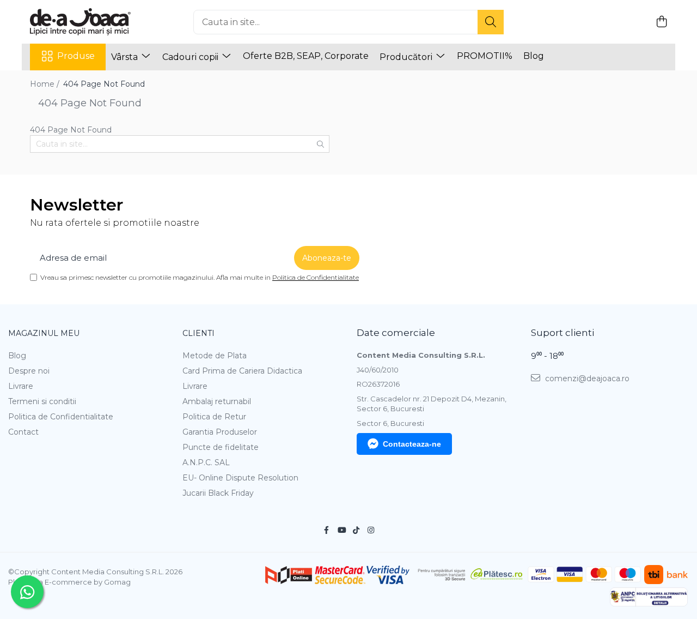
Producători (407, 57)
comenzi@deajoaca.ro (586, 378)
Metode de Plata (214, 355)
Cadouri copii (191, 57)
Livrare (20, 386)
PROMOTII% (484, 56)
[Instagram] (370, 530)
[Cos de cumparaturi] (661, 22)
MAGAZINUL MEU (44, 333)
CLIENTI (198, 333)
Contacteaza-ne (412, 444)
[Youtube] (341, 530)
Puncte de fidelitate (220, 447)
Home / (46, 84)
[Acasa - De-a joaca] (84, 21)
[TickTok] (356, 530)
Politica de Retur (214, 417)
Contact (23, 432)
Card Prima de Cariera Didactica (242, 371)
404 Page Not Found (104, 84)
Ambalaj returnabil (216, 401)
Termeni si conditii (42, 401)
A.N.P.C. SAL (206, 462)
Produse (76, 56)
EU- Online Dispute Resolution (240, 478)
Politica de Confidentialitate (315, 277)
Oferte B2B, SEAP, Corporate (306, 56)
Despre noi (29, 371)
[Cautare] (491, 22)
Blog (533, 56)
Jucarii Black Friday (218, 493)
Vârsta (125, 57)
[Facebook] (326, 530)
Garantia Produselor (219, 432)
